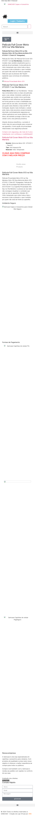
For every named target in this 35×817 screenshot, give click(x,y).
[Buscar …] (14, 27)
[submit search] (29, 26)
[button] (17, 32)
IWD (30, 814)
